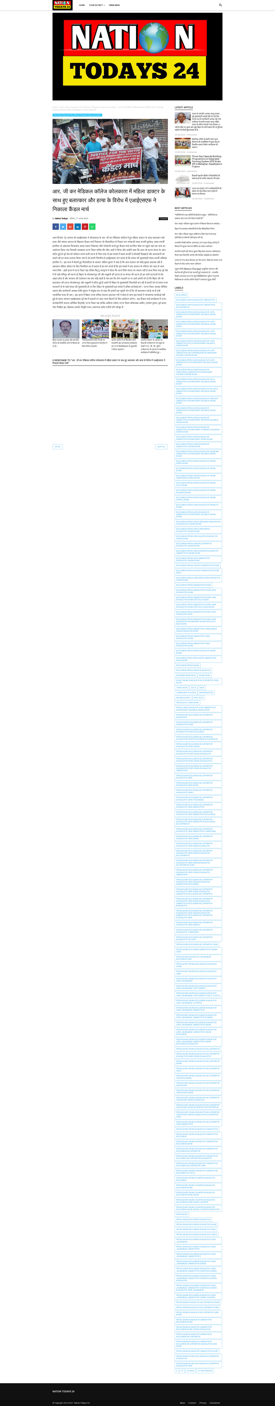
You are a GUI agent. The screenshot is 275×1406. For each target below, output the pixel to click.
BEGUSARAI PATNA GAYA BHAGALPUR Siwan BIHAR (196, 469)
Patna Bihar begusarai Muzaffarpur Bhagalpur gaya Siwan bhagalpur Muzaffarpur (194, 853)
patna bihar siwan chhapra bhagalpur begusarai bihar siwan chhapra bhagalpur (198, 1208)
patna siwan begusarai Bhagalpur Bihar (196, 1224)
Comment (163, 219)
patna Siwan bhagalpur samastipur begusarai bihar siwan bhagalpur (194, 1328)
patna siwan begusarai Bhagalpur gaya (196, 1229)
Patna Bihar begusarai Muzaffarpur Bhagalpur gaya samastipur (77, 115)
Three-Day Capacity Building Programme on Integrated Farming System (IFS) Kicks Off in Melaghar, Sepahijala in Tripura (207, 161)
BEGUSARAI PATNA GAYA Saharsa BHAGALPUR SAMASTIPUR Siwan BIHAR (197, 552)
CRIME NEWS (182, 688)
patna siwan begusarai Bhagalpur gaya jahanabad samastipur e (196, 1255)
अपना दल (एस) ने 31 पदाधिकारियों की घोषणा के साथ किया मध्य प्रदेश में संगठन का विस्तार (206, 191)
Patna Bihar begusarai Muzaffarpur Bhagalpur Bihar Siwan (194, 745)
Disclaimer (215, 1403)
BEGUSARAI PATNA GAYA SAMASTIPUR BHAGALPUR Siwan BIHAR (193, 559)
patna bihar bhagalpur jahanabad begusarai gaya (193, 958)
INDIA (201, 688)
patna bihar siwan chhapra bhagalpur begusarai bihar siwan (195, 1193)
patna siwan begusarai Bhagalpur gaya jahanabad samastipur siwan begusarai (196, 1270)
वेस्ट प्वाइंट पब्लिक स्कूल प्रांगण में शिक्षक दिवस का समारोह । (198, 223)
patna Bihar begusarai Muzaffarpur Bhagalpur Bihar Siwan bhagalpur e (194, 760)
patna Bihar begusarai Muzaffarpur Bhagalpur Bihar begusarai (194, 730)
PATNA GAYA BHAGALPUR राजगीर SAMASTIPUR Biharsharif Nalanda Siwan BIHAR (196, 709)
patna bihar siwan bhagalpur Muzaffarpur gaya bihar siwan (198, 1091)
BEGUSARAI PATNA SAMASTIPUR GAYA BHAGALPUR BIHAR (193, 637)
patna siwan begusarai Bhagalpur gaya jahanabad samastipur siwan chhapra (196, 1296)
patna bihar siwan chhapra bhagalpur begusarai (195, 1179)
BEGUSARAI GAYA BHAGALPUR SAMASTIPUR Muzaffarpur (195, 306)
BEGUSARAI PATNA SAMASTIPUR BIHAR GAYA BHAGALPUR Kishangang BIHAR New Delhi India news (196, 621)
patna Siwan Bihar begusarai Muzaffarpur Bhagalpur (197, 1357)
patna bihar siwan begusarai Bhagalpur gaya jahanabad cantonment (196, 987)
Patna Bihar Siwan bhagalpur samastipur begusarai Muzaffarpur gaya (197, 1164)
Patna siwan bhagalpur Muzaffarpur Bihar (198, 1302)
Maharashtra (206, 693)
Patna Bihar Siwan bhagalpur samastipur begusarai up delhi (197, 1172)
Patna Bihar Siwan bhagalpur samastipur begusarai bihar (197, 1142)
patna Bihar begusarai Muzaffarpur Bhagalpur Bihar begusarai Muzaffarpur (197, 738)
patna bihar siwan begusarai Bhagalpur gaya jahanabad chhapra (196, 1001)
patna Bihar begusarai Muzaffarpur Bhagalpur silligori (194, 938)
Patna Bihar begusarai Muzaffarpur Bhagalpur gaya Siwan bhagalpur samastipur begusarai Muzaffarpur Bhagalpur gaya (194, 914)
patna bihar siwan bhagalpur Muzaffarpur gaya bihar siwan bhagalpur (198, 1099)
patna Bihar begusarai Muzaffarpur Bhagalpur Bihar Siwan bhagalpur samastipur (194, 768)
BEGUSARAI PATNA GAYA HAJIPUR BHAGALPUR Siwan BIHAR (197, 537)
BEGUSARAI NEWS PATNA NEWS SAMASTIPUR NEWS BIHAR (196, 659)
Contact (192, 1403)
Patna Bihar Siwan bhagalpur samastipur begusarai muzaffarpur (197, 1150)
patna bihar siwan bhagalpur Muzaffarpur (198, 1049)
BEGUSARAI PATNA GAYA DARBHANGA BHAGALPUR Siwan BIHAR (193, 530)
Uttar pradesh (205, 1371)
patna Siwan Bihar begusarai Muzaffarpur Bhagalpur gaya (197, 1364)
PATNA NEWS (182, 1214)
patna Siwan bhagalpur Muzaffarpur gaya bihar (197, 1313)
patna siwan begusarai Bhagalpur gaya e (196, 1234)
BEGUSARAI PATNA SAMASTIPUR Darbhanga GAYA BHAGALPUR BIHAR (196, 630)
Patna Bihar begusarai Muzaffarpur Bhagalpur (194, 716)
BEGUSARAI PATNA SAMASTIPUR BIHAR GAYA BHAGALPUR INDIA (196, 613)
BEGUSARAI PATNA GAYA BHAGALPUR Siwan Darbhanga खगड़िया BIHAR (196, 477)
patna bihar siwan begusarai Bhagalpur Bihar (196, 965)
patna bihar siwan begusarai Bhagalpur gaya (196, 972)
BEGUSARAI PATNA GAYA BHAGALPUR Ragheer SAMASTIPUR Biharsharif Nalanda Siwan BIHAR (197, 400)
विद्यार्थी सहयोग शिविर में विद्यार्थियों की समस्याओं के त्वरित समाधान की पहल (206, 177)
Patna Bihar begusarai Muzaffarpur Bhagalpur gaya (194, 777)
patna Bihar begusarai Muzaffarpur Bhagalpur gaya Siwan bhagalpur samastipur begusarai (194, 882)
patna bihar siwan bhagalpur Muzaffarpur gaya (198, 1069)
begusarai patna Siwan (187, 665)
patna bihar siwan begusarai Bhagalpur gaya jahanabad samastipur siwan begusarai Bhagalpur (196, 1041)
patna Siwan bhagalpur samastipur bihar (197, 1351)
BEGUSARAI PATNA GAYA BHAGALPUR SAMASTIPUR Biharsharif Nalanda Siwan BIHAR (196, 410)
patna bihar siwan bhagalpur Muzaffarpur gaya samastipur (198, 1123)
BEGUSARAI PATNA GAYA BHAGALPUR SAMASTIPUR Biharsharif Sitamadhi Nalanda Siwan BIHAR (198, 429)
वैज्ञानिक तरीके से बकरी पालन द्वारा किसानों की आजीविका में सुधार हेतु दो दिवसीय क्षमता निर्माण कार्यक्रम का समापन (205, 143)
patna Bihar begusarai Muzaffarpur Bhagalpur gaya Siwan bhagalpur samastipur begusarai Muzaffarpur (194, 891)
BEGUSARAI (181, 295)
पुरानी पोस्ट (161, 447)
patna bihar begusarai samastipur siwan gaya (196, 950)
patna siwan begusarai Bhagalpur (193, 1219)
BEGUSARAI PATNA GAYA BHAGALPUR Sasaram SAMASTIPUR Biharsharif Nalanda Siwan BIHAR (197, 453)
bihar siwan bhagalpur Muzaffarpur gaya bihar (197, 681)
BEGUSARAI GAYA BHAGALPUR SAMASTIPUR (195, 300)
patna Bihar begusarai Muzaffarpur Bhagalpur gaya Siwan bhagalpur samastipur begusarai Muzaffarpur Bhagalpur (194, 902)
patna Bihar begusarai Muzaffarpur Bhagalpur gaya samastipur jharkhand (196, 830)
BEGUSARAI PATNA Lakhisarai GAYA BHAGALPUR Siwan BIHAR (198, 579)
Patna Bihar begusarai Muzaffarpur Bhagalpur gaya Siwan (194, 837)
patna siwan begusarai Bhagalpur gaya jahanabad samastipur (196, 1248)
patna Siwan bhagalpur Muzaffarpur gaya (197, 1307)
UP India (190, 1371)
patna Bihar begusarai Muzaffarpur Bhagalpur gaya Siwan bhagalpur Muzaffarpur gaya (194, 862)
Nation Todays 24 (81, 1403)
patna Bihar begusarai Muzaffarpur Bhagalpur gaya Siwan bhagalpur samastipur (194, 872)
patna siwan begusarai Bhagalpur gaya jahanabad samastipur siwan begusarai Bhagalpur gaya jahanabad (196, 1287)
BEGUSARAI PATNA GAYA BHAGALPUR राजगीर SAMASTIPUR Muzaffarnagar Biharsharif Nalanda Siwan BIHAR (196, 353)
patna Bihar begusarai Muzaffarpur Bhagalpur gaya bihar (194, 784)
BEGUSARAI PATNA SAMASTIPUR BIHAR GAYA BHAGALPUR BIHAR (196, 591)
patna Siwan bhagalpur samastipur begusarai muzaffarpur (194, 1335)
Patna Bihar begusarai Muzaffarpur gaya (197, 944)
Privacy (203, 1403)
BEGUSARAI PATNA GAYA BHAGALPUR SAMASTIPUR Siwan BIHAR (192, 445)
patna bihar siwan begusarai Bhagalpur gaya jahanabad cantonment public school (198, 994)
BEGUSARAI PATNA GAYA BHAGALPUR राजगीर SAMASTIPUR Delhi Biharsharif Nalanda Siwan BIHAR (195, 343)
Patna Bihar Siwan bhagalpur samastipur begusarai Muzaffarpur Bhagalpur (197, 1157)
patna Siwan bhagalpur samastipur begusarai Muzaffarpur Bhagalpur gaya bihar (196, 1343)
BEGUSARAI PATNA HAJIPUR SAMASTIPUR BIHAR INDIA (197, 571)
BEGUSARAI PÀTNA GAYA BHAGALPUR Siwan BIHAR (196, 652)
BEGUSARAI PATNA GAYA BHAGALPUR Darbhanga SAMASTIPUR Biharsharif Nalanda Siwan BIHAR (194, 372)
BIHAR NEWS (204, 675)
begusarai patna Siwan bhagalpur (193, 670)
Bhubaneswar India (186, 675)
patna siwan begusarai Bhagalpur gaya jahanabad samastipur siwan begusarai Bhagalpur (196, 1278)
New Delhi (199, 698)
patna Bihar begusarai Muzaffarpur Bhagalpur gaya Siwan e (194, 924)
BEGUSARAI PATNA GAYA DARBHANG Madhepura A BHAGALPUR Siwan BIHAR (198, 523)
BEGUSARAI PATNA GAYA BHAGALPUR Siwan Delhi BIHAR (196, 484)
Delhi (193, 688)
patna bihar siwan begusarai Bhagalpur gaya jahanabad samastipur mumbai (196, 1016)
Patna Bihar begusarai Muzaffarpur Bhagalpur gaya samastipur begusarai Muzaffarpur (195, 821)
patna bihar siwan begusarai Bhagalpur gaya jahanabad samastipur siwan (196, 1023)
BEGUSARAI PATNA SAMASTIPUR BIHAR (193, 585)
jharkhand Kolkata (186, 693)
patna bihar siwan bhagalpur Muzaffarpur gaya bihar (198, 1084)
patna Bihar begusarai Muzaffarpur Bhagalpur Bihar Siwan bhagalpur (194, 752)
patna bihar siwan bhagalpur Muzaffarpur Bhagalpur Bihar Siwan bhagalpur (198, 1055)
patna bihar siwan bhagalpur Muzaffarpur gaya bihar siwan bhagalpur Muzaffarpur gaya (198, 1114)
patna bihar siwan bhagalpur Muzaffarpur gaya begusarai (198, 1077)
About (182, 1403)
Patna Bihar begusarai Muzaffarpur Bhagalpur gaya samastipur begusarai (195, 813)
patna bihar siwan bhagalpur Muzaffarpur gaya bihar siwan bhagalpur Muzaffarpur (198, 1106)
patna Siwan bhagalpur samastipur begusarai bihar (194, 1321)
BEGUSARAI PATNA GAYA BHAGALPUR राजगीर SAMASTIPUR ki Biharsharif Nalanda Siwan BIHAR (197, 362)
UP (182, 1371)
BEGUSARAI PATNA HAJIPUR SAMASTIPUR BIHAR (197, 565)
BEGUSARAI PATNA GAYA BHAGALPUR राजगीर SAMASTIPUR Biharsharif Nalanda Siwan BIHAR (196, 314)
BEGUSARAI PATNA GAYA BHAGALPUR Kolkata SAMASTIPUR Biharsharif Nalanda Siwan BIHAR (197, 391)
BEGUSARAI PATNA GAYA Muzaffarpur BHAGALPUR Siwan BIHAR (194, 545)
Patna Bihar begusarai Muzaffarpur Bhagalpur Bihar (194, 723)
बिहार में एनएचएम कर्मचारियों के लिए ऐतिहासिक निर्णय (195, 228)
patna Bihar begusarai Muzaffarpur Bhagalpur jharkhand (194, 931)
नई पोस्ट (58, 447)
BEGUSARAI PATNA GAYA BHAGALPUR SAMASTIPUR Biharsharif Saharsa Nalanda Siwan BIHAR (197, 420)
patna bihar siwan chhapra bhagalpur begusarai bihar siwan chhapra (195, 1201)
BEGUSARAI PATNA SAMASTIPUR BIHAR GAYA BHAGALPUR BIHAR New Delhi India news (196, 606)
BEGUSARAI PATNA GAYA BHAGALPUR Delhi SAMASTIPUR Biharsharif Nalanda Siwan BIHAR (196, 381)
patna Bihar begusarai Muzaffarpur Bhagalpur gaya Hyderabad (194, 798)
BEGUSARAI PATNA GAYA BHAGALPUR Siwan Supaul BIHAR (196, 498)
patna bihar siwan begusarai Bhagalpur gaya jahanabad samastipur (196, 1009)
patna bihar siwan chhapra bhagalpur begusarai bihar (195, 1186)
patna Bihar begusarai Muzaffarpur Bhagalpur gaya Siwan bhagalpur (194, 844)
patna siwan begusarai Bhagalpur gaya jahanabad (196, 1240)
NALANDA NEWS (183, 698)
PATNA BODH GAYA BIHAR (187, 703)
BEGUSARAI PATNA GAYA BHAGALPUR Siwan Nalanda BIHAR (196, 491)
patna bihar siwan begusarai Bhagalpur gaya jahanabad (196, 980)
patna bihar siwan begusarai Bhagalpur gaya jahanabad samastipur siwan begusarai (196, 1032)
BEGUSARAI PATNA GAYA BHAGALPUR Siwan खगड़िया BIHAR (196, 462)
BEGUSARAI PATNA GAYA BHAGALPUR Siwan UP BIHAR (197, 506)
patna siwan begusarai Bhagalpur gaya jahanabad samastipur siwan (196, 1262)
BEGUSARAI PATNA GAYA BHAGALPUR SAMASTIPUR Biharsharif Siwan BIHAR (194, 438)
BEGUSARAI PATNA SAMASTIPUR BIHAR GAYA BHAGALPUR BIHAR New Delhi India (196, 598)
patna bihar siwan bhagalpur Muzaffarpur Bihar (198, 1062)
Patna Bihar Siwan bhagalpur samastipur (197, 1129)
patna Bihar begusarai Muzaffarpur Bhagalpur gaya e (194, 791)
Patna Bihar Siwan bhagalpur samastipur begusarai (197, 1135)
